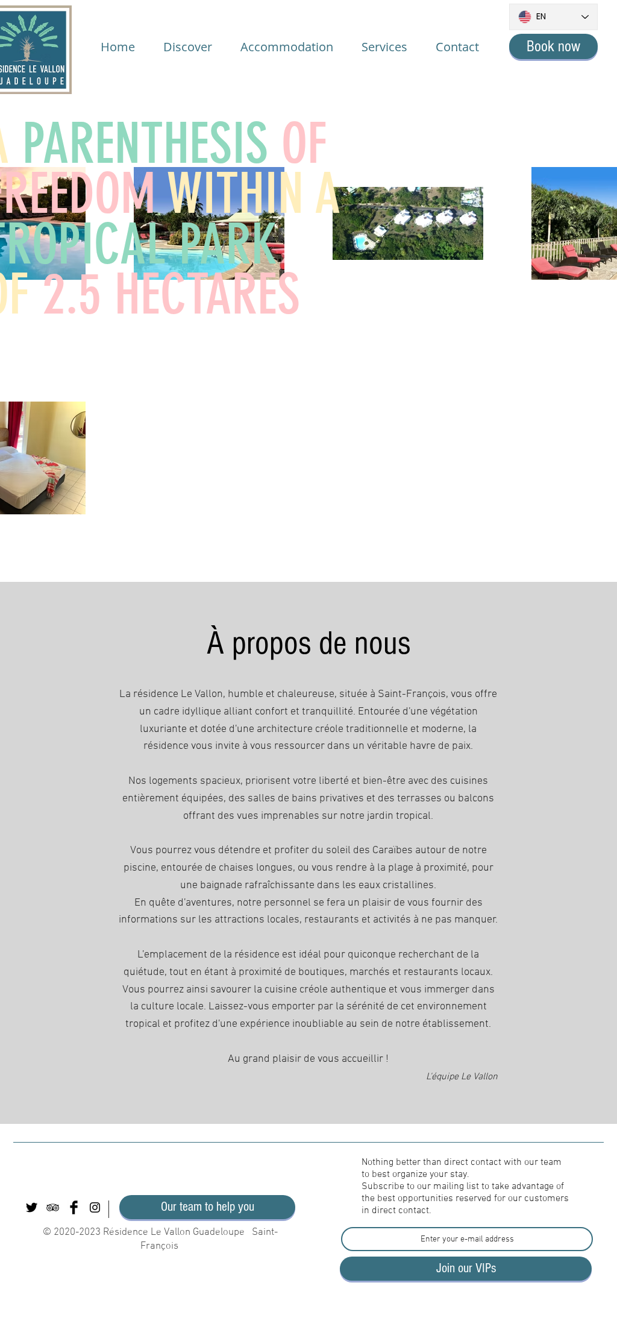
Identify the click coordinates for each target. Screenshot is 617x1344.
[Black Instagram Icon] (95, 1207)
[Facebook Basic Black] (74, 1207)
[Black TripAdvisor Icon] (53, 1207)
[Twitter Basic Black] (32, 1207)
